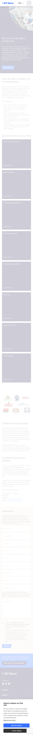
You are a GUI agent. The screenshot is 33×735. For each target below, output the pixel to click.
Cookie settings (16, 731)
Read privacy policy (9, 720)
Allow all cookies (16, 725)
